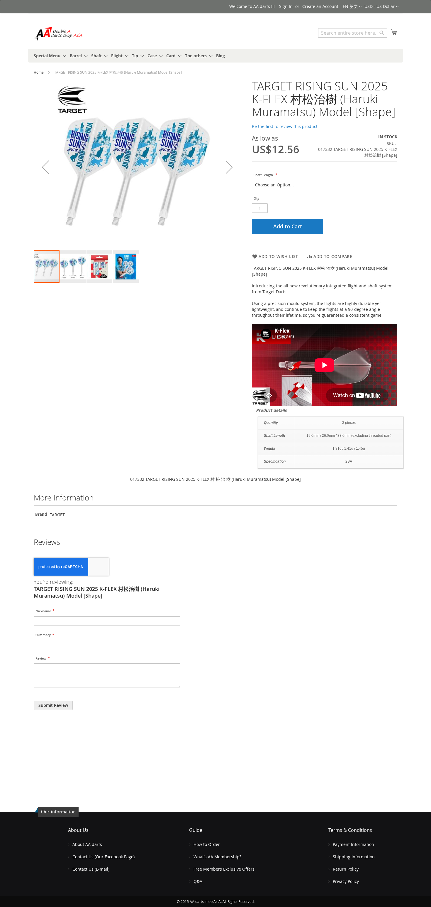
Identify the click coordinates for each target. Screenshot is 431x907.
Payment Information (353, 844)
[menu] (215, 56)
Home (39, 72)
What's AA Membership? (217, 856)
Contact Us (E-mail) (90, 869)
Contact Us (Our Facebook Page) (103, 856)
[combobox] (352, 33)
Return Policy (346, 869)
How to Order (207, 844)
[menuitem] (48, 56)
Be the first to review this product (285, 126)
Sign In (286, 6)
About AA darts (87, 844)
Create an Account (320, 6)
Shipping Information (354, 856)
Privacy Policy (346, 881)
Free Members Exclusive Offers (224, 869)
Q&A (198, 881)
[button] (381, 7)
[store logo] (59, 33)
